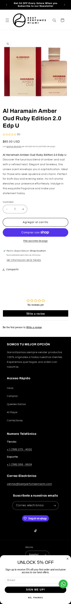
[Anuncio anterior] (6, 4)
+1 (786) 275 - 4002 (19, 449)
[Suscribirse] (55, 505)
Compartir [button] (12, 269)
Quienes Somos (16, 404)
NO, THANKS (35, 598)
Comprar (12, 396)
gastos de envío (14, 146)
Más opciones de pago (35, 241)
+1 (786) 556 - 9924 (19, 464)
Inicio (10, 388)
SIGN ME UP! (35, 589)
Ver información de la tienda (24, 260)
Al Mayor (12, 412)
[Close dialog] (67, 559)
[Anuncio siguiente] (64, 4)
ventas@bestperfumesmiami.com (29, 484)
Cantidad (8, 202)
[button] (7, 20)
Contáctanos (15, 420)
